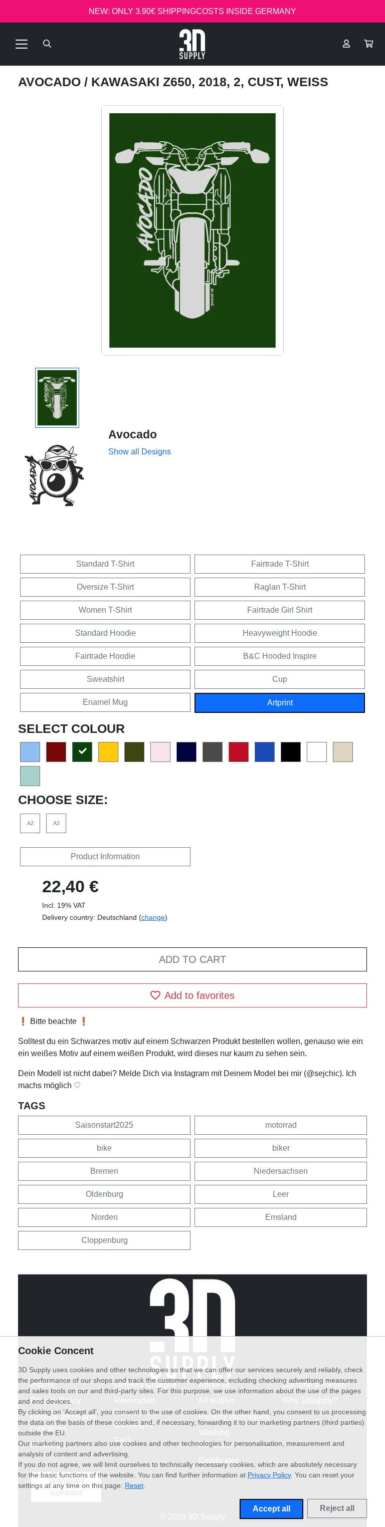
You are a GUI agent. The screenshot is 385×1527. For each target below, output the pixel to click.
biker (281, 1148)
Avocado (51, 82)
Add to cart (192, 959)
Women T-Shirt (105, 610)
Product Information (105, 856)
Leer (281, 1194)
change (153, 917)
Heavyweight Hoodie (280, 633)
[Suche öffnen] (47, 44)
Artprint (280, 702)
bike (104, 1148)
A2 (30, 823)
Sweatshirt (105, 679)
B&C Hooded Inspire (280, 656)
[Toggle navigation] (21, 44)
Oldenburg (104, 1194)
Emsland (281, 1217)
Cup (279, 679)
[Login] (346, 44)
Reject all (337, 1508)
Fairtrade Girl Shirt (279, 610)
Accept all (271, 1508)
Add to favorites (199, 995)
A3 (56, 823)
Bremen (104, 1171)
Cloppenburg (104, 1240)
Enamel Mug (105, 702)
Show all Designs (139, 451)
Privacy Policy (269, 1475)
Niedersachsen (281, 1171)
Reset (134, 1485)
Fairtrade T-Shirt (280, 564)
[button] (368, 44)
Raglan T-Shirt (280, 587)
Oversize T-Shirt (105, 587)
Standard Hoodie (105, 633)
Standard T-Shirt (105, 564)
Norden (104, 1217)
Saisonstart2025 (104, 1125)
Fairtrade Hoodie (105, 656)
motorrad (281, 1125)
